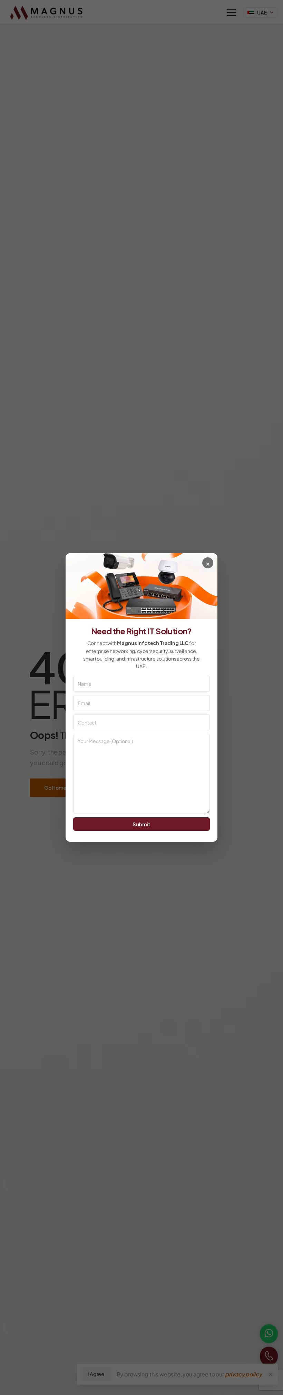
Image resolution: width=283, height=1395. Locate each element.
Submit (141, 824)
